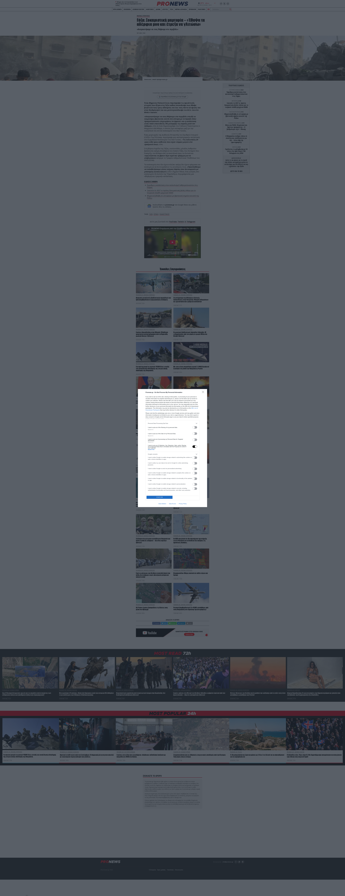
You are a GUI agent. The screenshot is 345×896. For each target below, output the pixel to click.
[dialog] (172, 448)
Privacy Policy (183, 503)
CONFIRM (159, 497)
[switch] (194, 427)
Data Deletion (162, 503)
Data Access (172, 503)
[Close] (203, 392)
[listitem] (172, 423)
